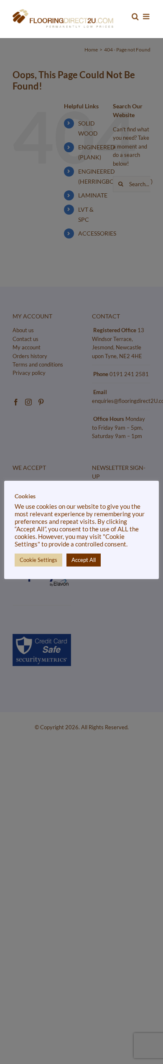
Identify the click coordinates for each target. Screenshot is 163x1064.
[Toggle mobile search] (135, 16)
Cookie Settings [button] (38, 559)
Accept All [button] (83, 559)
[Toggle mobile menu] (146, 16)
